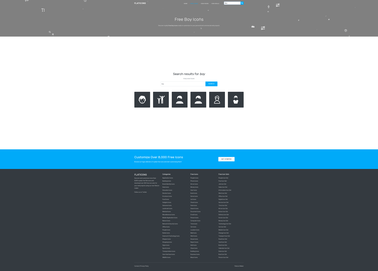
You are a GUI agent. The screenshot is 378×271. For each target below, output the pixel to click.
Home (185, 3)
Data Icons (165, 187)
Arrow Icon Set (223, 208)
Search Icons (194, 208)
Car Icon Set (222, 227)
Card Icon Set (223, 242)
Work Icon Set (223, 193)
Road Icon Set (223, 239)
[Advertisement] (189, 54)
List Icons (193, 199)
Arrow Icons (194, 184)
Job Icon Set (222, 184)
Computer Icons (195, 221)
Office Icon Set (223, 196)
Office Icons (166, 227)
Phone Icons (194, 181)
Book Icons (193, 193)
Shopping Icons (167, 242)
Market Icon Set (223, 230)
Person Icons (194, 217)
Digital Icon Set (223, 199)
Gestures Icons (167, 205)
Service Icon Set (223, 202)
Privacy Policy (144, 266)
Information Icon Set (225, 190)
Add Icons (193, 245)
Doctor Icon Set (223, 217)
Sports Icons (166, 248)
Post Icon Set (223, 181)
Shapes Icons (166, 239)
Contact (136, 266)
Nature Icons (166, 221)
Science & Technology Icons (171, 236)
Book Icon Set (223, 245)
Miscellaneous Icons (168, 214)
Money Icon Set (223, 221)
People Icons (166, 230)
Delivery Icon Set (224, 214)
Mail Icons (193, 233)
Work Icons (193, 236)
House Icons (194, 239)
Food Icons (165, 199)
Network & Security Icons (170, 224)
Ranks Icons (166, 233)
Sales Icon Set (223, 187)
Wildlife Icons (166, 257)
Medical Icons (166, 211)
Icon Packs (205, 3)
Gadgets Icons (166, 202)
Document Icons (195, 211)
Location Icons (194, 230)
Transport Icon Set (224, 236)
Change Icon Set (224, 233)
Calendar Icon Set (224, 248)
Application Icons (167, 178)
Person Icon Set (223, 257)
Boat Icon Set (223, 254)
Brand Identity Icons (168, 184)
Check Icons (194, 202)
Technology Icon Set (225, 224)
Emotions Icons (167, 196)
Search (211, 84)
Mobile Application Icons (169, 217)
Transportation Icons (168, 251)
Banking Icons (166, 181)
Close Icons (193, 248)
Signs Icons (165, 245)
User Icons (193, 190)
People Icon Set (223, 178)
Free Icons (194, 3)
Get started (226, 159)
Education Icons (167, 190)
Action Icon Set (223, 211)
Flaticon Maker (239, 266)
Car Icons (193, 227)
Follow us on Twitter (140, 192)
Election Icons (166, 193)
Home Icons (194, 196)
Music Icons (194, 257)
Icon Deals (215, 3)
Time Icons (193, 224)
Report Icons (194, 242)
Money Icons (194, 187)
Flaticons (140, 3)
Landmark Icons (167, 208)
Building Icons (194, 251)
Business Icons (195, 254)
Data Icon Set (223, 251)
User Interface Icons (168, 254)
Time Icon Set (223, 205)
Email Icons (193, 214)
